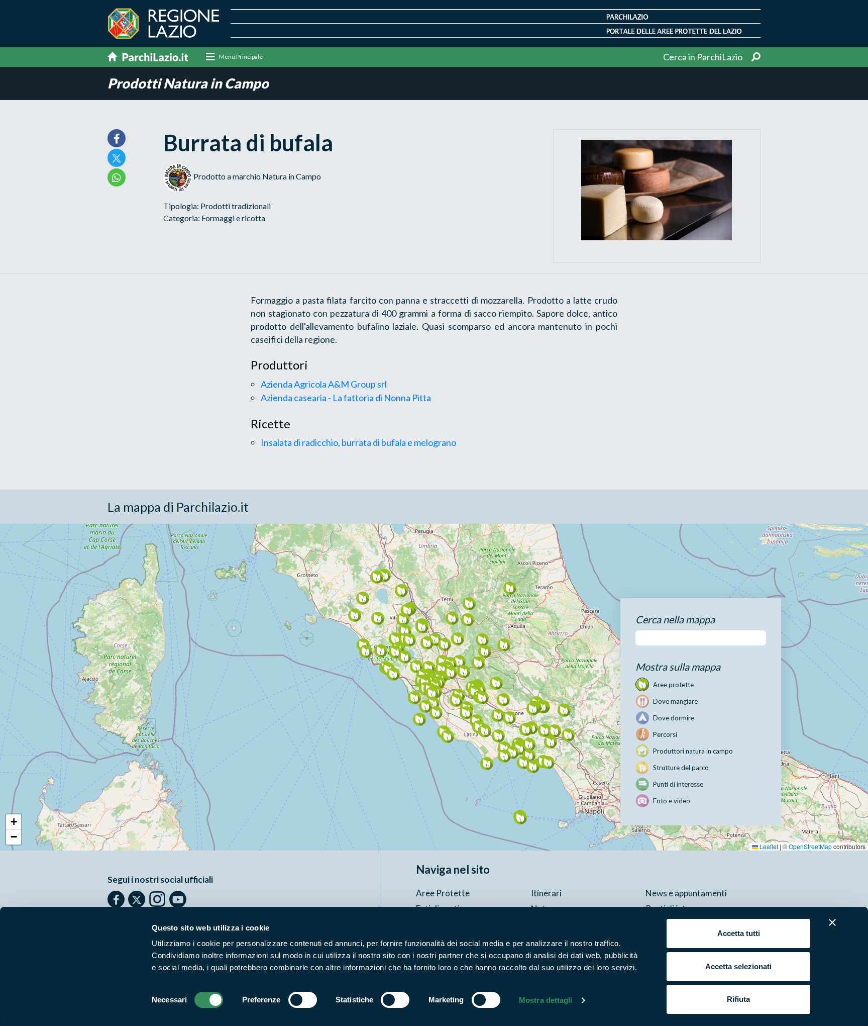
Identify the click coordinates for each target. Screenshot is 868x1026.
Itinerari (546, 893)
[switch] (302, 1000)
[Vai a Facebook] (116, 899)
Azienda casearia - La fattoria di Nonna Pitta (346, 397)
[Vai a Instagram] (157, 898)
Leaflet (768, 846)
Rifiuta (738, 999)
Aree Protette (443, 893)
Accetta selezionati (738, 966)
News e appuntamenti (686, 893)
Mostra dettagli (546, 1000)
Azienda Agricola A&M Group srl (324, 384)
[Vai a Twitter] (136, 899)
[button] (409, 639)
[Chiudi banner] (832, 922)
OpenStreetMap (810, 846)
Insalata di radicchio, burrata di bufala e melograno (358, 442)
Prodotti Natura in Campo (188, 83)
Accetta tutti (738, 933)
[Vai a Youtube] (177, 899)
